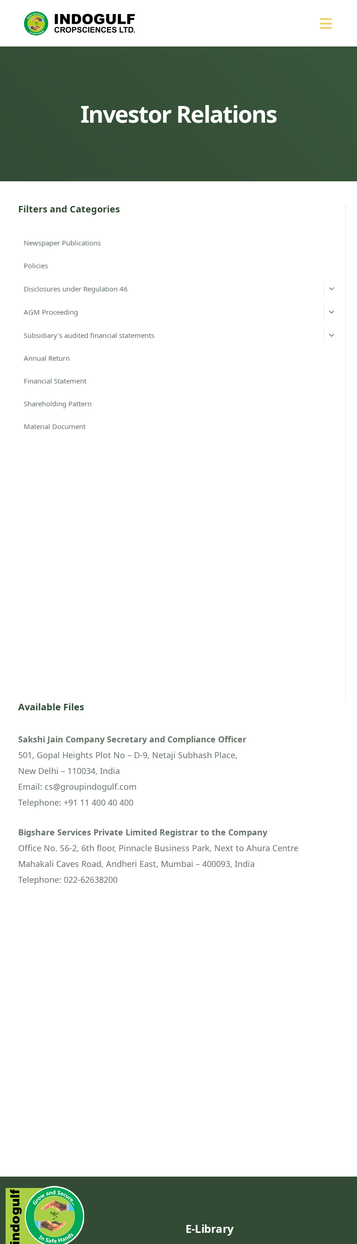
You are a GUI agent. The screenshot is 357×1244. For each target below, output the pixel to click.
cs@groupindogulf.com (91, 786)
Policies (36, 265)
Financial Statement (55, 380)
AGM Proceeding (51, 312)
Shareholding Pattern (58, 403)
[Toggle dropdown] (331, 289)
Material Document (55, 426)
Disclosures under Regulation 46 (76, 288)
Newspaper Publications (62, 242)
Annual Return (47, 358)
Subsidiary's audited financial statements (89, 335)
